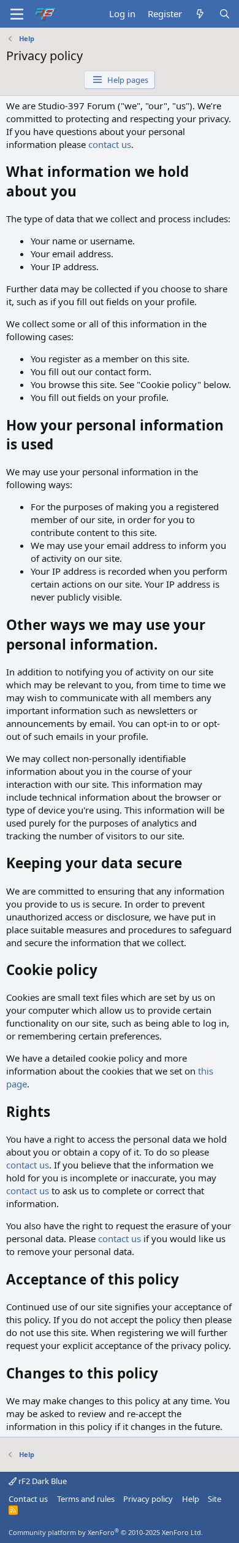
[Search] (225, 13)
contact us (109, 144)
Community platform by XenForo (106, 1532)
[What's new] (200, 13)
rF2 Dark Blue (42, 1481)
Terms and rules (86, 1498)
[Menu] (16, 14)
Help (190, 1498)
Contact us (28, 1498)
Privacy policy (148, 1498)
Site (214, 1498)
